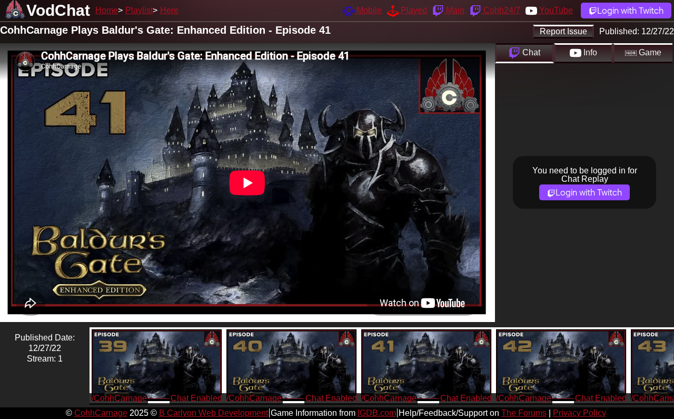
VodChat (58, 10)
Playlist (139, 10)
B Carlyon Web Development (213, 412)
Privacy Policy (579, 412)
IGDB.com (377, 412)
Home (106, 10)
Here (169, 10)
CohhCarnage (100, 412)
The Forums (524, 412)
